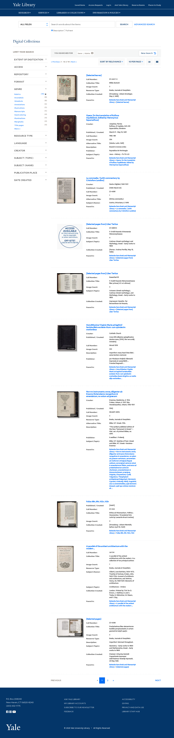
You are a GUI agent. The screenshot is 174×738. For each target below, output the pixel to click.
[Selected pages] (93, 619)
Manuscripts (19, 111)
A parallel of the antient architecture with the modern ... (107, 547)
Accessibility (128, 699)
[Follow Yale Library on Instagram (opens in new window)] (10, 712)
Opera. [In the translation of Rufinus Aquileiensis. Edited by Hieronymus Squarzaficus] (102, 117)
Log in (108, 5)
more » (17, 128)
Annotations (19, 104)
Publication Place (25, 172)
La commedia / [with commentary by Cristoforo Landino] (103, 179)
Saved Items (80, 5)
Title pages (19, 125)
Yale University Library (24, 5)
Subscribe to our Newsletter (79, 707)
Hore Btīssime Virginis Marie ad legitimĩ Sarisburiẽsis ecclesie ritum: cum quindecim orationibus (105, 327)
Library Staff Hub (131, 712)
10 (135, 61)
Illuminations (19, 118)
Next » (74, 61)
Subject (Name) (24, 165)
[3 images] (66, 87)
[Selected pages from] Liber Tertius (102, 224)
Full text (69, 31)
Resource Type (23, 135)
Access (18, 66)
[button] (124, 24)
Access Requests (96, 5)
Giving (125, 703)
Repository (21, 74)
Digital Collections (26, 42)
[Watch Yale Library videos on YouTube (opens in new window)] (14, 712)
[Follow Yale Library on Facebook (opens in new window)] (7, 712)
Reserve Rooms (138, 5)
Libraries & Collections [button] (70, 12)
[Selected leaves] (94, 75)
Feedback (69, 712)
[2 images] (67, 404)
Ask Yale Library (121, 5)
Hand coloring (20, 115)
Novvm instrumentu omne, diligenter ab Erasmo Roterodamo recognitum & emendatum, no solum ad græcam (104, 394)
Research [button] (24, 12)
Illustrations (19, 108)
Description (58, 31)
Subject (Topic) (24, 157)
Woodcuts (18, 101)
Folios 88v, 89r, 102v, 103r (97, 501)
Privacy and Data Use (133, 707)
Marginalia (18, 121)
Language (20, 143)
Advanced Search (144, 24)
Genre (18, 89)
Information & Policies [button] (106, 12)
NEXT (158, 680)
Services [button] (43, 12)
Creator (19, 150)
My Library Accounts (75, 703)
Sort (110, 61)
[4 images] (70, 282)
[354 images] (66, 127)
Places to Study (154, 5)
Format (19, 81)
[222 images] (66, 337)
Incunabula (18, 97)
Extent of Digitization (28, 59)
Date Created (22, 180)
